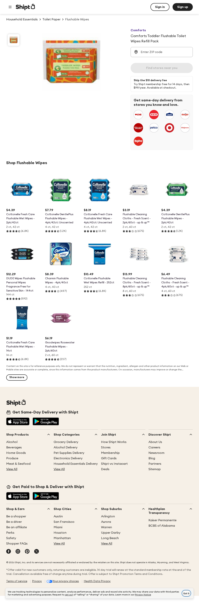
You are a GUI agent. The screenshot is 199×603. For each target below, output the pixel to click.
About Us (155, 442)
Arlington (108, 516)
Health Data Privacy (97, 581)
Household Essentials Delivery (76, 463)
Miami (58, 527)
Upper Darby (110, 532)
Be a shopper (16, 516)
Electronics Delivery (68, 458)
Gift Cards (109, 458)
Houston (60, 532)
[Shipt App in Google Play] (46, 422)
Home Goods (16, 452)
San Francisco (64, 521)
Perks (10, 532)
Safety (11, 538)
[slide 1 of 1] (13, 40)
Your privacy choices (65, 581)
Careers (154, 447)
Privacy (37, 581)
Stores (106, 447)
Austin (58, 516)
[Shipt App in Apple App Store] (18, 422)
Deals (105, 469)
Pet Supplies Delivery (69, 452)
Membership (110, 452)
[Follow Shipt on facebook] (8, 551)
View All (11, 469)
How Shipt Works (114, 442)
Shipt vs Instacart (114, 463)
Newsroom (156, 452)
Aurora (106, 521)
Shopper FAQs (17, 543)
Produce (12, 458)
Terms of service (16, 581)
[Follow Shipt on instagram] (18, 551)
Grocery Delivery (66, 442)
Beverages (14, 447)
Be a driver (14, 521)
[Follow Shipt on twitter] (36, 551)
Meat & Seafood (18, 463)
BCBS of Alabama (161, 525)
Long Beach (110, 538)
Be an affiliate (16, 527)
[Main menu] (10, 7)
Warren (106, 527)
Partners (154, 463)
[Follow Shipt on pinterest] (27, 551)
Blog (151, 458)
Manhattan (62, 538)
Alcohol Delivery (66, 447)
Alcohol (11, 442)
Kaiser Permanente (162, 520)
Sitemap (154, 469)
